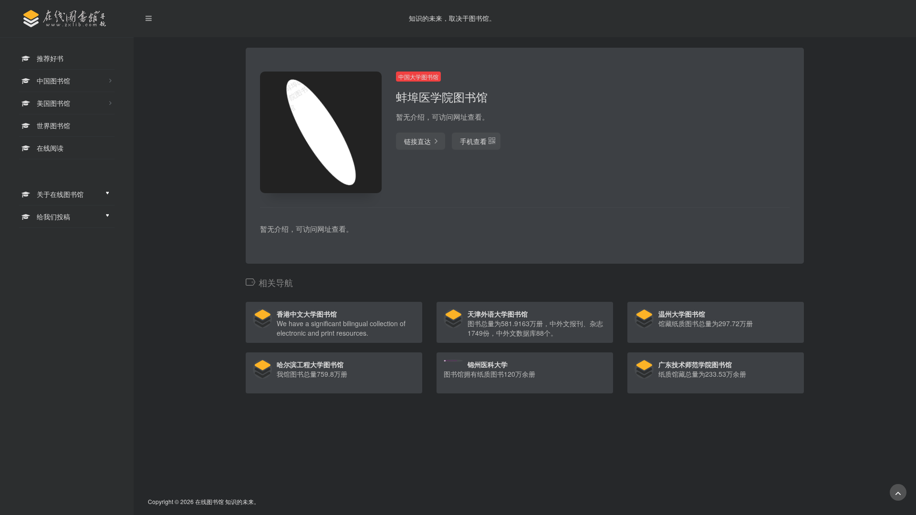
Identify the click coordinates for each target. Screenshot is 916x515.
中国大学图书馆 (418, 76)
